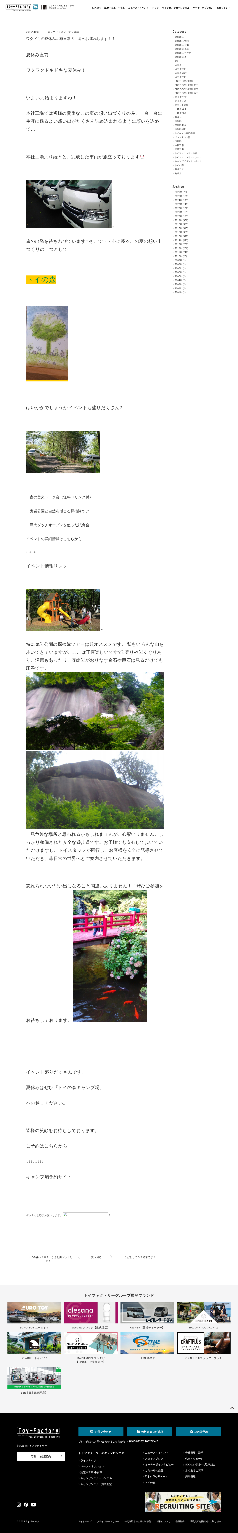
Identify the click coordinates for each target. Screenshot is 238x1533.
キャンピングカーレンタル (96, 1478)
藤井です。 (180, 169)
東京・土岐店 (181, 105)
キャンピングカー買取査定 (96, 1484)
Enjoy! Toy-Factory (156, 1476)
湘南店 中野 (180, 69)
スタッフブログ (154, 1458)
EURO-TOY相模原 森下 (186, 89)
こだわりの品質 (154, 1470)
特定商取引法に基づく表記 (138, 1521)
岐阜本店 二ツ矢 (183, 53)
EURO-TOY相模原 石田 (186, 93)
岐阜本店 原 (180, 57)
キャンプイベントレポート (188, 161)
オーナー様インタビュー (159, 1464)
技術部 (178, 141)
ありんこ (179, 173)
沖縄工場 (179, 149)
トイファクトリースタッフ (188, 157)
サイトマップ (84, 1521)
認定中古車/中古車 (91, 1472)
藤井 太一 (179, 117)
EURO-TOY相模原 (184, 81)
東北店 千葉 (180, 97)
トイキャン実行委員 (185, 133)
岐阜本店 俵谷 (182, 49)
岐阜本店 (179, 37)
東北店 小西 (180, 101)
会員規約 (180, 1521)
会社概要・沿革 (194, 1452)
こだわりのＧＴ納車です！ (140, 1257)
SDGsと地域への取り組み (200, 1464)
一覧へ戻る (95, 1257)
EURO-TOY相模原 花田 (186, 85)
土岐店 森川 (180, 109)
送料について (163, 1521)
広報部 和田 (180, 129)
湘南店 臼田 (180, 77)
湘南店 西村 (180, 73)
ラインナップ (88, 1460)
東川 (177, 61)
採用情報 (190, 1476)
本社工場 (179, 145)
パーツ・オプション (92, 1466)
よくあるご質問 (194, 1470)
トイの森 (179, 165)
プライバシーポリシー (108, 1521)
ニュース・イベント (156, 1452)
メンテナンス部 (182, 137)
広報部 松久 (180, 125)
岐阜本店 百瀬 (182, 45)
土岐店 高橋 (180, 113)
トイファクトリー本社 (186, 153)
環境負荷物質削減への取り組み (205, 1521)
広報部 (178, 121)
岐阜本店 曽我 (182, 41)
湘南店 (178, 65)
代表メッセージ (194, 1458)
